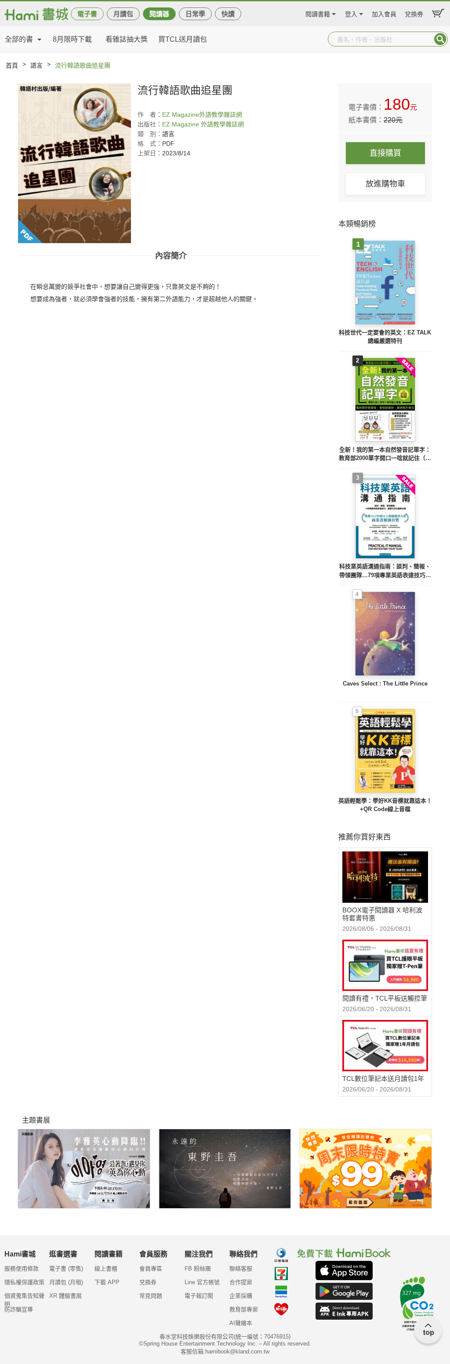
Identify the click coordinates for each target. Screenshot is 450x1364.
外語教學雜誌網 (220, 114)
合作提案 (240, 1282)
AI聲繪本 (240, 1323)
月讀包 (123, 14)
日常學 (195, 14)
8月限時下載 (72, 39)
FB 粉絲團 (198, 1268)
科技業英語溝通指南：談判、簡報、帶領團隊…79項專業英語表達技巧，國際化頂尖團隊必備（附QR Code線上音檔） (385, 571)
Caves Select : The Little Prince (385, 683)
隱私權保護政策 (24, 1282)
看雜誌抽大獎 (126, 39)
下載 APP (107, 1282)
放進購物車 (385, 183)
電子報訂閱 (199, 1295)
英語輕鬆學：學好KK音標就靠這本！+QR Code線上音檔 (385, 805)
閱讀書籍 (317, 13)
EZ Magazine (180, 114)
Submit (440, 39)
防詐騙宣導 (18, 1309)
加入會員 (384, 13)
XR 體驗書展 (65, 1295)
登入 (351, 13)
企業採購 (240, 1295)
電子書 (87, 14)
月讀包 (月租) (66, 1282)
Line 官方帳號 (202, 1282)
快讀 (228, 14)
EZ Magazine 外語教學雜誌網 (203, 124)
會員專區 (150, 1268)
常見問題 (150, 1295)
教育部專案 (243, 1309)
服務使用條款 (21, 1268)
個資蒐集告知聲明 (24, 1298)
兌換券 (414, 13)
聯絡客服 (240, 1268)
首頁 (12, 65)
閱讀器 (159, 14)
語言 (36, 65)
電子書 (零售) (66, 1268)
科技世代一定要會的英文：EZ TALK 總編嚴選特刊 (385, 337)
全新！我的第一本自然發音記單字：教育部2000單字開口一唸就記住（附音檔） (385, 454)
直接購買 (385, 153)
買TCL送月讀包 (182, 39)
